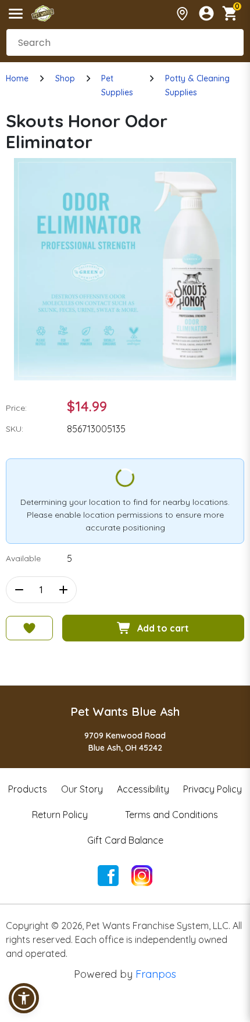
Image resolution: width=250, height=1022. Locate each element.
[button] (24, 998)
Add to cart (163, 628)
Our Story (82, 789)
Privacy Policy (212, 789)
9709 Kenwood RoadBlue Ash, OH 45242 (125, 741)
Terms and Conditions (171, 814)
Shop (65, 78)
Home (17, 78)
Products (27, 789)
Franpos (155, 974)
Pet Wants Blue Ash (125, 711)
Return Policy (60, 814)
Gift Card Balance (125, 840)
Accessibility (143, 789)
